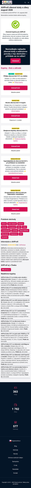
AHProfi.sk (22, 245)
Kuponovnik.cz (16, 441)
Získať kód (15, 178)
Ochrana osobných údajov (15, 457)
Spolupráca (15, 461)
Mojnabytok (5, 234)
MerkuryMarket (24, 230)
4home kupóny (15, 111)
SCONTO (4, 237)
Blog (15, 446)
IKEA (18, 227)
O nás (15, 465)
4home (4, 224)
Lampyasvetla (6, 230)
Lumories (14, 230)
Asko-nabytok (12, 224)
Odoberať (15, 61)
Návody (15, 454)
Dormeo (4, 227)
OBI (21, 234)
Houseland (12, 227)
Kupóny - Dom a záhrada (11, 68)
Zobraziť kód (15, 88)
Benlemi (20, 224)
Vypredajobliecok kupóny (15, 173)
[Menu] (28, 2)
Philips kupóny (18, 82)
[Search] (25, 2)
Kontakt (15, 473)
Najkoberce (14, 234)
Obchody (15, 450)
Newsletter (15, 469)
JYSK (24, 227)
